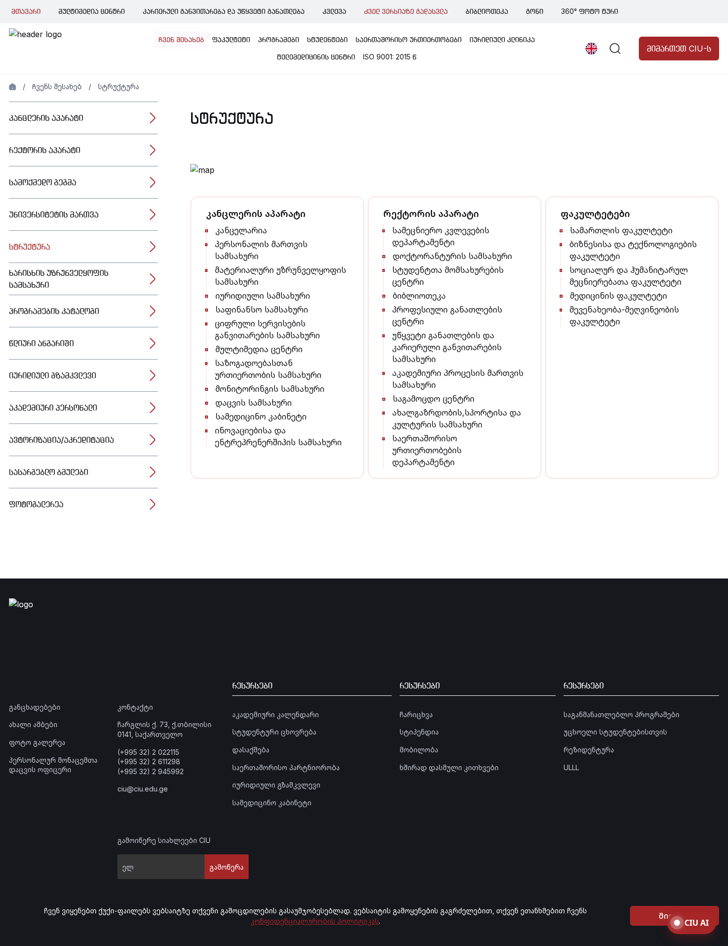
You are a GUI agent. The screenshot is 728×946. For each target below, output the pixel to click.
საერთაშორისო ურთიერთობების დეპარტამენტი (427, 450)
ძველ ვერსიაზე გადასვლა (406, 11)
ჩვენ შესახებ (181, 39)
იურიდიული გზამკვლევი (276, 785)
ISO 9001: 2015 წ (389, 57)
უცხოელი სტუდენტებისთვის (615, 732)
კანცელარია (241, 230)
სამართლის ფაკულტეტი (621, 230)
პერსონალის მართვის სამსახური (261, 250)
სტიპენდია (419, 732)
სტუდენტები (327, 39)
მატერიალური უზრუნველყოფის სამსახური (280, 276)
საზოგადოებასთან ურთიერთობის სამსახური (268, 369)
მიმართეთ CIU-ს (679, 48)
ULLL (571, 767)
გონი (534, 11)
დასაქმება (250, 749)
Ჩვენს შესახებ (57, 86)
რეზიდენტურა (589, 749)
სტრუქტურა (118, 86)
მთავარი (26, 11)
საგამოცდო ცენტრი (433, 399)
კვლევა (334, 11)
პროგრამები (278, 39)
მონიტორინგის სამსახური (269, 389)
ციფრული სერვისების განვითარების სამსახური (267, 329)
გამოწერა (226, 867)
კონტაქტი (135, 707)
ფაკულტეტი (231, 39)
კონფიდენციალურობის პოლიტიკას (315, 921)
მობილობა (419, 749)
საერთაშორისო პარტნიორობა (286, 767)
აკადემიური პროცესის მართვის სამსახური (457, 379)
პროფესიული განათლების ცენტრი (447, 315)
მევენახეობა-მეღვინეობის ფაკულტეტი (624, 315)
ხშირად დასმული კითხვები (449, 767)
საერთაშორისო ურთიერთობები (409, 39)
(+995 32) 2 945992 (150, 771)
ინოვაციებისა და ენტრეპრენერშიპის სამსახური (278, 436)
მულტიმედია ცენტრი (91, 11)
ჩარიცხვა (416, 714)
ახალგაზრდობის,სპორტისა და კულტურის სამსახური (456, 418)
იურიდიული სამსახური (262, 296)
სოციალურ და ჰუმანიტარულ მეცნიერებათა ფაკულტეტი (629, 276)
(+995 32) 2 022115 (148, 752)
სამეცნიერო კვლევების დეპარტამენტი (440, 236)
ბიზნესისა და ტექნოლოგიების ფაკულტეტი (633, 250)
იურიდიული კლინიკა (502, 39)
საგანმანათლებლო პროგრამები (621, 714)
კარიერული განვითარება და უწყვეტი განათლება (224, 11)
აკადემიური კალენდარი (275, 714)
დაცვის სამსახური (253, 403)
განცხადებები (34, 707)
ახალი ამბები (33, 724)
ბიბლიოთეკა (487, 11)
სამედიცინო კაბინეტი (261, 416)
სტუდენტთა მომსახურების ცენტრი (448, 276)
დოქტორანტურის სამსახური (452, 256)
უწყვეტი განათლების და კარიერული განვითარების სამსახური (447, 347)
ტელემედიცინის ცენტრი (316, 57)
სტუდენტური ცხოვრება (274, 732)
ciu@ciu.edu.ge (142, 789)
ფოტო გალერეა (37, 742)
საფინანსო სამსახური (261, 310)
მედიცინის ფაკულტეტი (618, 296)
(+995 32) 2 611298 (148, 761)
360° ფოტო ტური (589, 11)
